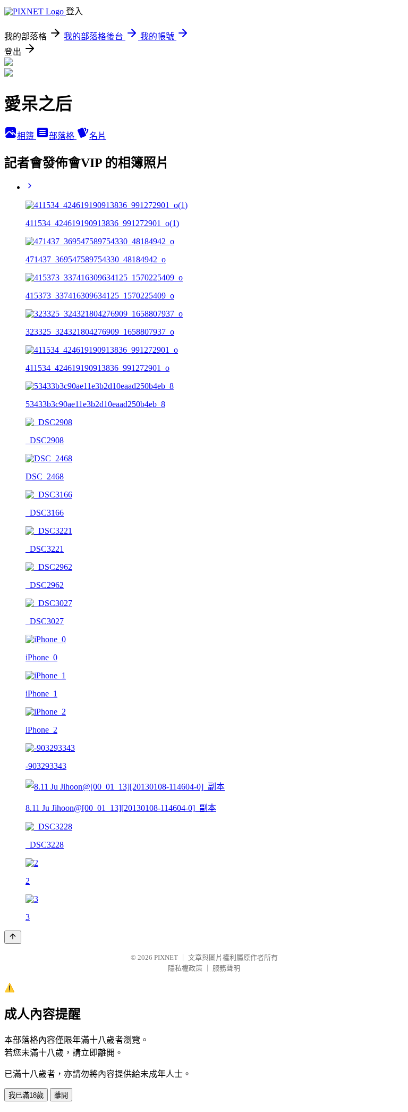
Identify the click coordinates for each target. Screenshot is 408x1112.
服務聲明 (226, 968)
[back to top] (12, 937)
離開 (61, 1095)
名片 (97, 135)
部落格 (62, 135)
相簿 (26, 135)
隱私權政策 (185, 968)
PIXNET (166, 957)
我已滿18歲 (26, 1095)
